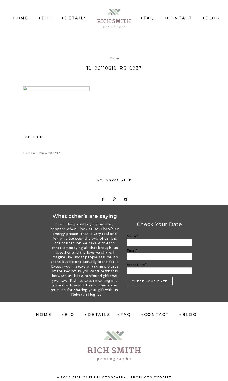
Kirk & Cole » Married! (43, 153)
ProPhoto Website (151, 377)
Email (131, 251)
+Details (74, 18)
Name (131, 236)
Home (21, 18)
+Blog (211, 18)
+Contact (178, 18)
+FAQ (147, 18)
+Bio (45, 18)
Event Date (136, 265)
